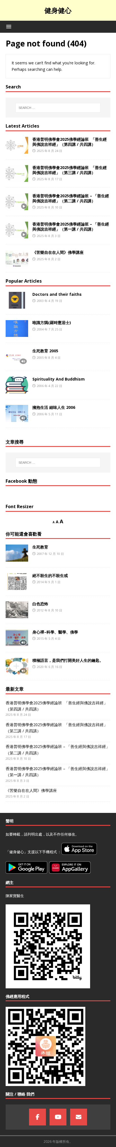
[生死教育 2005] (17, 356)
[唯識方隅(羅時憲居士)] (17, 328)
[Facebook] (37, 1117)
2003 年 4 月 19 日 (49, 301)
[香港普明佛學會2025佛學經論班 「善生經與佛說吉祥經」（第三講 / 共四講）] (17, 173)
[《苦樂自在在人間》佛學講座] (17, 258)
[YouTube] (58, 1117)
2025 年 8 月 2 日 (49, 259)
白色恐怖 (40, 603)
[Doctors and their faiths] (17, 300)
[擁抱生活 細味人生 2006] (17, 413)
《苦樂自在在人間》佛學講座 (58, 252)
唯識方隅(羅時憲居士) (51, 322)
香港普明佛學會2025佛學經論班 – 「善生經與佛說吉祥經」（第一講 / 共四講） (70, 226)
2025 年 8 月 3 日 (49, 236)
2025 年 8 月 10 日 (49, 207)
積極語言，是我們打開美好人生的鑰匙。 (67, 660)
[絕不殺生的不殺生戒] (17, 581)
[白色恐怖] (17, 609)
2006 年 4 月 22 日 (49, 386)
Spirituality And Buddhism (58, 379)
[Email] (78, 1117)
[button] (7, 26)
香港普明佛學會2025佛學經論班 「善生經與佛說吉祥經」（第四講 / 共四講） (69, 142)
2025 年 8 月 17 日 (49, 179)
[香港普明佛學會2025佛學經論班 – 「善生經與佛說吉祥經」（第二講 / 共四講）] (17, 201)
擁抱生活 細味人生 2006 (53, 407)
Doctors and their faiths (57, 294)
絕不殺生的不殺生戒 (50, 575)
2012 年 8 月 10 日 (49, 610)
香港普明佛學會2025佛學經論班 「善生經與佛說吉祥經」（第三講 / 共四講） (69, 170)
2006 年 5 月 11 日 (49, 414)
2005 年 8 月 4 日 (49, 357)
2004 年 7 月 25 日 (49, 329)
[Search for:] (58, 107)
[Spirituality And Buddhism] (17, 385)
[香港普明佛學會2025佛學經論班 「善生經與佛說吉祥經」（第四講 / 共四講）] (17, 145)
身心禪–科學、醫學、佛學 (55, 632)
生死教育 (40, 547)
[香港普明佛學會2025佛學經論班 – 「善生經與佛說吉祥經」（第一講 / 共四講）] (17, 230)
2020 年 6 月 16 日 (49, 667)
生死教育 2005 (45, 350)
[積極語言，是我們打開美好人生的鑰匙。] (17, 666)
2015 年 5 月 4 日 (49, 638)
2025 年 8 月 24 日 (49, 151)
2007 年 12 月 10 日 (50, 554)
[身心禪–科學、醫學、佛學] (17, 638)
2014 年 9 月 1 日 (49, 582)
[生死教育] (17, 553)
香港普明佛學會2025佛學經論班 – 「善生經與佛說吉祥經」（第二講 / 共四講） (70, 198)
